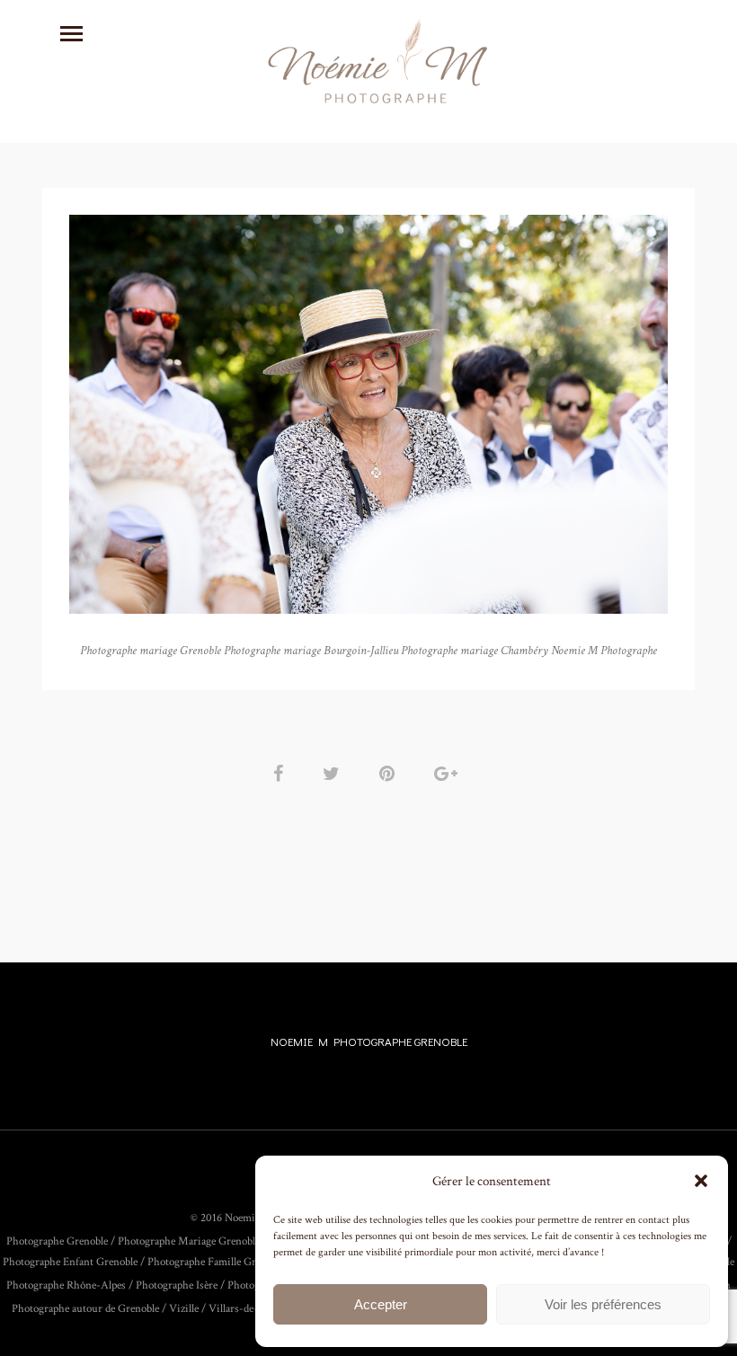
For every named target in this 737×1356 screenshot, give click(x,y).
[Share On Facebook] (281, 774)
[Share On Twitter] (334, 774)
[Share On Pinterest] (390, 774)
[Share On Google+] (449, 774)
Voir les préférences (603, 1304)
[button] (701, 1181)
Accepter (380, 1304)
